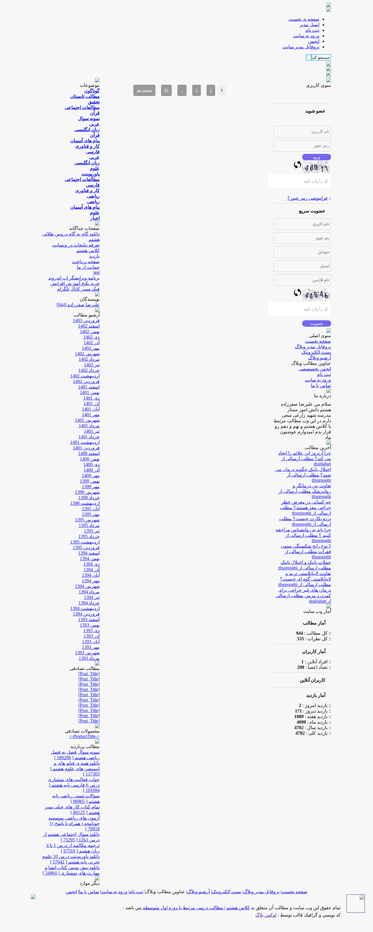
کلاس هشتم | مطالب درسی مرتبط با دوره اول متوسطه (196, 907)
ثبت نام (324, 374)
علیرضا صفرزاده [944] (78, 304)
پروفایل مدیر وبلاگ (313, 346)
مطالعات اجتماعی (82, 107)
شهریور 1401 (87, 420)
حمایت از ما (88, 267)
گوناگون (92, 90)
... (182, 90)
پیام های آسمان (85, 140)
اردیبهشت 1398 (85, 503)
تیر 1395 (92, 530)
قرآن (95, 112)
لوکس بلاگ (266, 914)
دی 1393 (91, 630)
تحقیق (94, 101)
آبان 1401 (91, 409)
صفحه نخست (318, 341)
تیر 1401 (92, 431)
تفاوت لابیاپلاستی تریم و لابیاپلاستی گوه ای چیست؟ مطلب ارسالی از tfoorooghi (304, 579)
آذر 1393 (92, 636)
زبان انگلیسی (87, 129)
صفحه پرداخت (86, 261)
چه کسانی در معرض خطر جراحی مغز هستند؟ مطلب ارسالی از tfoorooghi (305, 508)
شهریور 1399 (87, 492)
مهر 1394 (91, 580)
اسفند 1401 (89, 386)
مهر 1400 (91, 475)
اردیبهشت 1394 (85, 608)
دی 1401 (91, 397)
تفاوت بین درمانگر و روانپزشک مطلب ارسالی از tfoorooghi (305, 491)
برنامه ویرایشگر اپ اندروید (74, 277)
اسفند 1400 (89, 453)
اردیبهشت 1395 (85, 541)
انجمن (71, 891)
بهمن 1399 (90, 481)
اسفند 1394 (89, 553)
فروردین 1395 (86, 547)
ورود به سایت (318, 379)
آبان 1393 (91, 641)
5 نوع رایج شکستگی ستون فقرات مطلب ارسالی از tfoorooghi (306, 551)
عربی (94, 124)
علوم (95, 168)
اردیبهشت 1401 (85, 442)
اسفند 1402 (89, 325)
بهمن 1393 (90, 624)
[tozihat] (328, 10)
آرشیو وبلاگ (319, 357)
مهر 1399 (91, 486)
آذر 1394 (92, 569)
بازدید (94, 256)
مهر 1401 (91, 414)
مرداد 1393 (89, 658)
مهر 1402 (91, 348)
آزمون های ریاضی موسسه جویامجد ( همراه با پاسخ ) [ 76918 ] (74, 823)
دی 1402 (91, 337)
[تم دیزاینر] (355, 911)
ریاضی (93, 196)
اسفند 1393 (89, 619)
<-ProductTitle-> (84, 736)
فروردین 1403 (86, 320)
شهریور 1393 (87, 652)
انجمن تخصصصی (314, 368)
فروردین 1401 (86, 447)
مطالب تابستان (85, 96)
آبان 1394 (91, 575)
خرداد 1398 (89, 497)
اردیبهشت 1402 (85, 375)
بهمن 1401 (90, 392)
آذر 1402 (92, 342)
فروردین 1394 (86, 613)
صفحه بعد (144, 90)
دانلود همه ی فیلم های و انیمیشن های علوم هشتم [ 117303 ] (75, 768)
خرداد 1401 (89, 436)
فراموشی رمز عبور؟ (307, 198)
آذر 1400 (92, 469)
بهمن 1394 (90, 558)
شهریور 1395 (87, 519)
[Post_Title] (89, 673)
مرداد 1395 (89, 525)
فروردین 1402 (86, 381)
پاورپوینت (91, 173)
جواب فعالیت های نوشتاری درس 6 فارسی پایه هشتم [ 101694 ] (74, 785)
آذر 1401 (92, 403)
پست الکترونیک (316, 352)
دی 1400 (91, 464)
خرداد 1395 (89, 536)
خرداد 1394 (89, 602)
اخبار (95, 218)
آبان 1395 (91, 508)
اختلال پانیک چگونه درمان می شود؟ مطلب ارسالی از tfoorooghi (303, 475)
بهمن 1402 (90, 331)
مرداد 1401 (89, 425)
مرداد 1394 (89, 591)
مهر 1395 (91, 514)
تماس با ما (321, 385)
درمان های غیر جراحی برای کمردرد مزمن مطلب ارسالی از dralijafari (303, 596)
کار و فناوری (87, 146)
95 (166, 90)
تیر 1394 (92, 597)
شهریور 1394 (87, 586)
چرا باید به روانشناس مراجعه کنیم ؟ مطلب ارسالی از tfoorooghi (303, 535)
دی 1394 (91, 564)
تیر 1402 (92, 364)
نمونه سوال (89, 118)
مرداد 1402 (89, 359)
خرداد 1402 (89, 370)
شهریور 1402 (87, 353)
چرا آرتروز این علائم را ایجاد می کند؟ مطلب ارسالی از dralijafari (304, 458)
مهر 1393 (91, 647)
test (97, 272)
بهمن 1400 (90, 458)
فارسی (93, 151)
